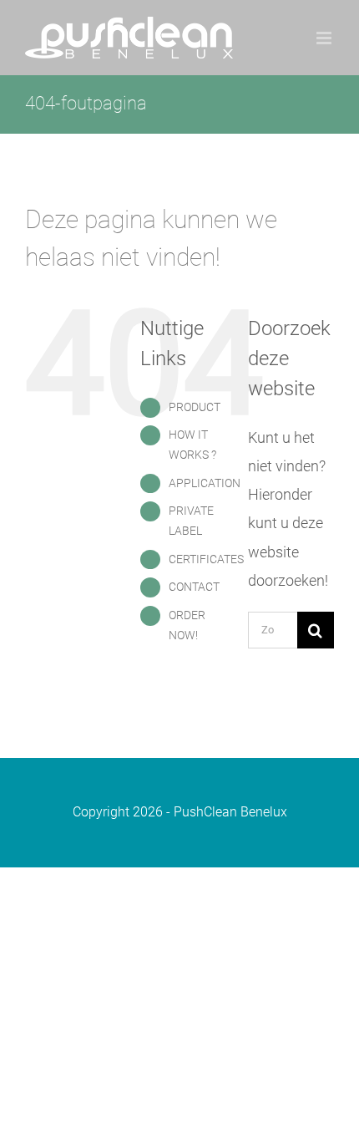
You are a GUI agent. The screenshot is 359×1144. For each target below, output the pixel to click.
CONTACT (194, 586)
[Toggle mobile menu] (325, 38)
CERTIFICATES (206, 559)
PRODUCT (194, 407)
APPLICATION (204, 483)
